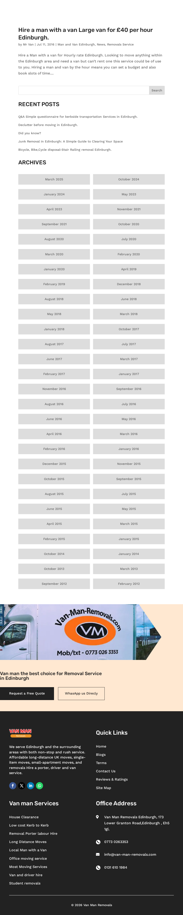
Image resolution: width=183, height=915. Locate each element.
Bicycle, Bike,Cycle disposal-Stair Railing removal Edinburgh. (65, 149)
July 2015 (129, 494)
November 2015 (129, 464)
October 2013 (54, 569)
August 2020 (54, 239)
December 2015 (54, 464)
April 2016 (54, 434)
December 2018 (129, 284)
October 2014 (54, 554)
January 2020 (54, 269)
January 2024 (54, 194)
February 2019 (54, 284)
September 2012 (54, 583)
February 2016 (54, 449)
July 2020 (128, 239)
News (101, 44)
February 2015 (54, 539)
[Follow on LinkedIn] (30, 785)
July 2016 (129, 404)
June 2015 (54, 509)
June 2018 (129, 299)
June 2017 (54, 359)
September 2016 (128, 389)
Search (157, 90)
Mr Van (28, 44)
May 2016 (129, 419)
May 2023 (129, 194)
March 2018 (129, 314)
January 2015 (129, 539)
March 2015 (129, 524)
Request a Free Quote (27, 693)
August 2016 (54, 404)
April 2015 (54, 524)
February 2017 (54, 374)
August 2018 (54, 299)
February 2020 (129, 254)
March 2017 (129, 359)
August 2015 (54, 494)
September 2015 (128, 479)
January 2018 (54, 329)
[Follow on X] (21, 785)
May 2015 (129, 509)
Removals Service (120, 44)
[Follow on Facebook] (12, 785)
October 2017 (129, 329)
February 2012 (129, 583)
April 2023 (54, 209)
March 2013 (129, 569)
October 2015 (54, 479)
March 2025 (54, 179)
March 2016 (129, 434)
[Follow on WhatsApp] (39, 785)
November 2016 (54, 389)
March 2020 (54, 254)
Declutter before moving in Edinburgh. (48, 125)
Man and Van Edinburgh (76, 44)
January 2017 (129, 374)
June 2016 (54, 419)
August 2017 (54, 344)
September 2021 (54, 224)
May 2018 (54, 314)
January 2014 (129, 554)
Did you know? (29, 133)
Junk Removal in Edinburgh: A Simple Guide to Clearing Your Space (70, 141)
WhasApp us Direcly (81, 693)
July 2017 (129, 344)
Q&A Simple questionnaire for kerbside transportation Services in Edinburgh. (78, 116)
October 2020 (128, 224)
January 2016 (129, 449)
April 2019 (129, 269)
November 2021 (129, 209)
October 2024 (128, 179)
